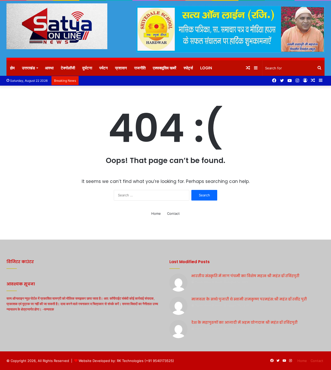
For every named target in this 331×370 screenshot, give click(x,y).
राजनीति (140, 67)
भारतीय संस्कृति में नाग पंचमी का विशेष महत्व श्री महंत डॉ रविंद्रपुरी (245, 275)
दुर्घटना (87, 67)
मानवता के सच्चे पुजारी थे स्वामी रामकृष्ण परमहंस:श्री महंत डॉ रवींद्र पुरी (249, 299)
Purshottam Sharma (208, 282)
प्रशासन (121, 67)
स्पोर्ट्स (188, 67)
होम (12, 67)
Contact (173, 213)
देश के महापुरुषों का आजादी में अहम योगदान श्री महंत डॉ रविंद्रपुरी (244, 322)
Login (206, 67)
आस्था (49, 67)
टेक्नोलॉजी (68, 67)
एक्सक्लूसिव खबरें (164, 67)
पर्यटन (103, 67)
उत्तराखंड (28, 67)
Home (156, 213)
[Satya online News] (56, 26)
